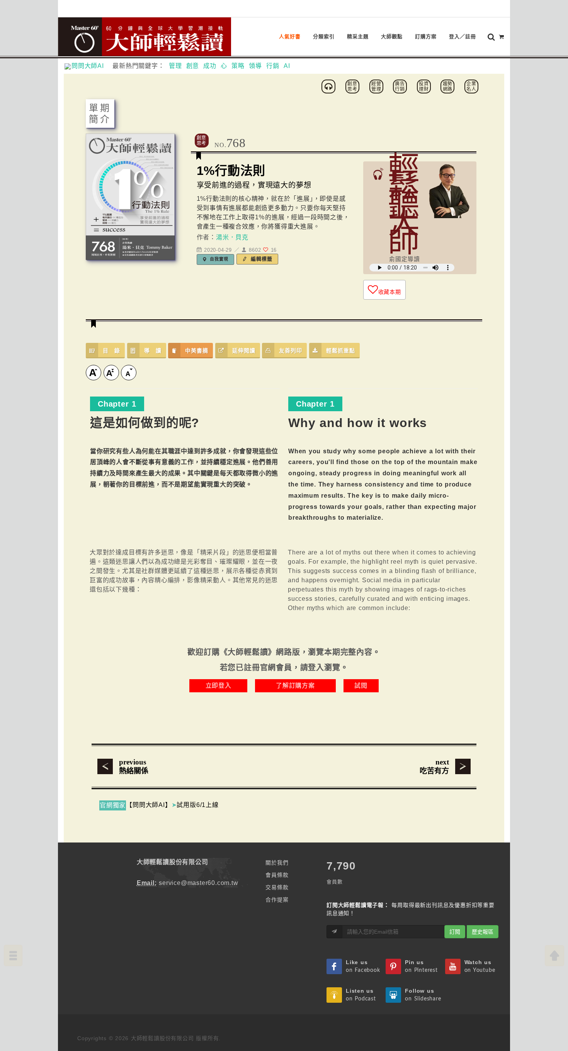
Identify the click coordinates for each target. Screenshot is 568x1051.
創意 (192, 66)
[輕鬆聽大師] (330, 86)
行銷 (272, 66)
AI (287, 66)
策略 (238, 66)
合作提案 (276, 900)
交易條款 (276, 887)
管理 (175, 66)
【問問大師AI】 (148, 805)
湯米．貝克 (232, 237)
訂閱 (454, 932)
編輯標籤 (260, 259)
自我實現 (218, 259)
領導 (255, 66)
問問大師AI (91, 66)
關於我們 (276, 862)
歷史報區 (482, 932)
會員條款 (276, 875)
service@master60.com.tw (198, 883)
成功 (209, 66)
